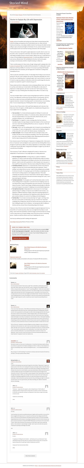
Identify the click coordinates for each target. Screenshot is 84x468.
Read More (60, 108)
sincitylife (13, 340)
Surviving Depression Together (65, 48)
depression (34, 273)
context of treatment (15, 66)
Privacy (36, 465)
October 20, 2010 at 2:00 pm (16, 361)
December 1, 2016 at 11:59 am (16, 342)
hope (38, 273)
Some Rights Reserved (15, 221)
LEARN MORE (58, 40)
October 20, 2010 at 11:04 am (16, 409)
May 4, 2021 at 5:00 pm (15, 283)
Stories (11, 41)
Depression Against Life (15, 257)
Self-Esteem (21, 273)
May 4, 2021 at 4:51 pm (15, 307)
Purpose (17, 273)
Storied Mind (18, 3)
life (40, 273)
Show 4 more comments (30, 455)
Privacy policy (59, 169)
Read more (58, 127)
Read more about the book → (20, 238)
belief (30, 273)
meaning (43, 273)
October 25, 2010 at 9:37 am (18, 434)
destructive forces (28, 57)
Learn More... (60, 64)
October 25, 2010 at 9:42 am (18, 387)
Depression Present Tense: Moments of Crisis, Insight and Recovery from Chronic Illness (64, 19)
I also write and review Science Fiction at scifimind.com (49, 465)
